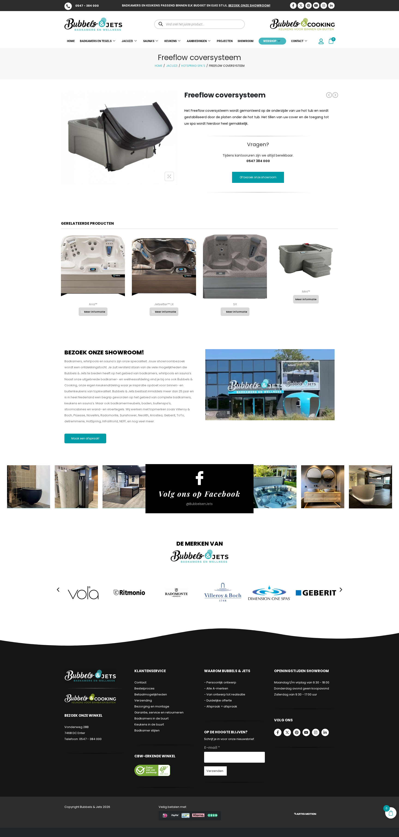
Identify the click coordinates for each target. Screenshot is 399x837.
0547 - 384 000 (87, 6)
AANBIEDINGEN (197, 41)
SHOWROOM (246, 41)
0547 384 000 (258, 161)
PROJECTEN (225, 41)
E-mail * (212, 747)
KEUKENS (170, 41)
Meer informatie (94, 312)
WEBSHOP (269, 41)
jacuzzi (172, 66)
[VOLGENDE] (335, 95)
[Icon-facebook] (293, 5)
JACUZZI (127, 41)
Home (158, 66)
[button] (58, 589)
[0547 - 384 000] (68, 6)
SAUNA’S (148, 41)
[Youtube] (316, 5)
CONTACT (297, 41)
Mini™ (306, 291)
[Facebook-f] (277, 732)
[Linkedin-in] (331, 5)
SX (235, 304)
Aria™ (93, 304)
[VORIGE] (329, 95)
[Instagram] (323, 5)
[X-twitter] (301, 5)
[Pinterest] (308, 5)
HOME (71, 41)
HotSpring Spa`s (193, 66)
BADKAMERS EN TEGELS (96, 41)
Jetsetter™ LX (164, 304)
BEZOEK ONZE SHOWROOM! (249, 5)
